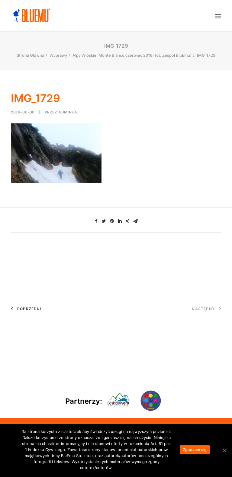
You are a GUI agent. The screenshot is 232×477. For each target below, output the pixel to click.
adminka (67, 112)
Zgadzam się (195, 449)
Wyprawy (58, 55)
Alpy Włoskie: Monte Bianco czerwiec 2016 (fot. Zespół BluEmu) (132, 55)
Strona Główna (30, 55)
